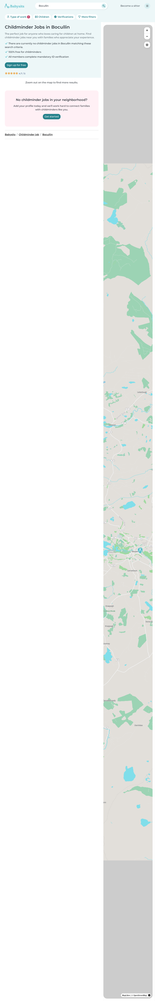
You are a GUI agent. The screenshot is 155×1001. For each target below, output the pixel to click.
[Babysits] (14, 5)
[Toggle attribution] (149, 995)
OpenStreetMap (140, 995)
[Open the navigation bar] (147, 6)
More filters (88, 16)
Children (43, 16)
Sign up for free (16, 65)
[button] (140, 551)
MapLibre (126, 995)
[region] (128, 512)
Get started (52, 116)
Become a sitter (130, 5)
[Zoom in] (147, 30)
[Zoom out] (147, 36)
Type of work (19, 16)
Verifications (65, 16)
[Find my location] (147, 45)
